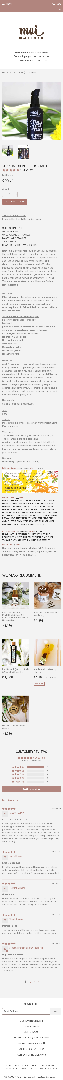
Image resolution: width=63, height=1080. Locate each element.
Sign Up (55, 1011)
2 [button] (30, 982)
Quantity (6, 189)
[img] (8, 809)
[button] (11, 170)
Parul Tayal (9, 497)
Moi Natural (16, 1077)
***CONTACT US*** (48, 1069)
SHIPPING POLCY (11, 1069)
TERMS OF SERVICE (47, 1065)
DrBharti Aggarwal (11, 468)
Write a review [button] (31, 789)
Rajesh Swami (10, 531)
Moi (31, 468)
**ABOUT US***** (29, 1069)
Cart (58, 4)
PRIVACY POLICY (12, 1065)
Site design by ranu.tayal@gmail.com (40, 1077)
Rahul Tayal (7, 544)
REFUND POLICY (29, 1065)
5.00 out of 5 (39, 758)
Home (5, 72)
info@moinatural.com (38, 1037)
